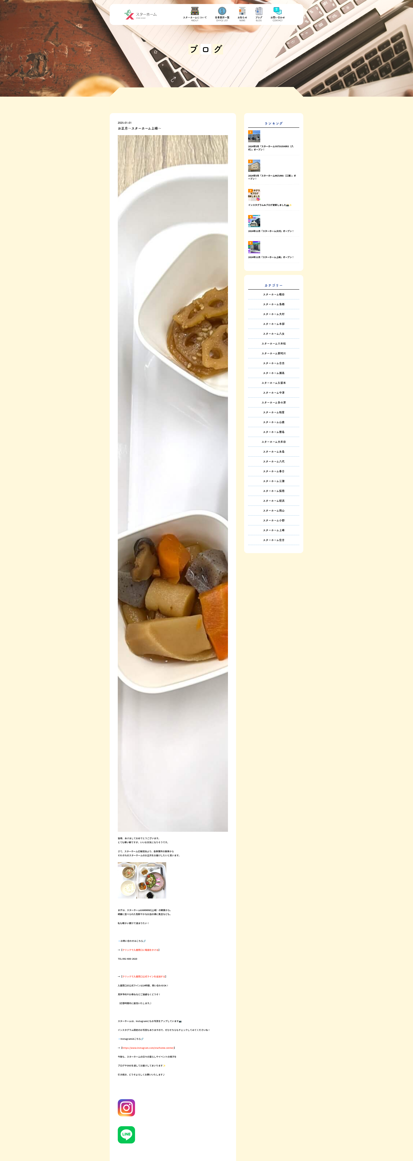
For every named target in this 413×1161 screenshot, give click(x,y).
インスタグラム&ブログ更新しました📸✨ (270, 204)
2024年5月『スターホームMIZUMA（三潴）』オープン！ (272, 177)
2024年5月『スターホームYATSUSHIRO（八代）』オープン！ (270, 148)
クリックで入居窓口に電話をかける (140, 949)
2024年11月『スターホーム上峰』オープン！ (271, 257)
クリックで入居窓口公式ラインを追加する (143, 976)
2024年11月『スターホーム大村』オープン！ (271, 231)
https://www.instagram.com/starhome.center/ (148, 1047)
